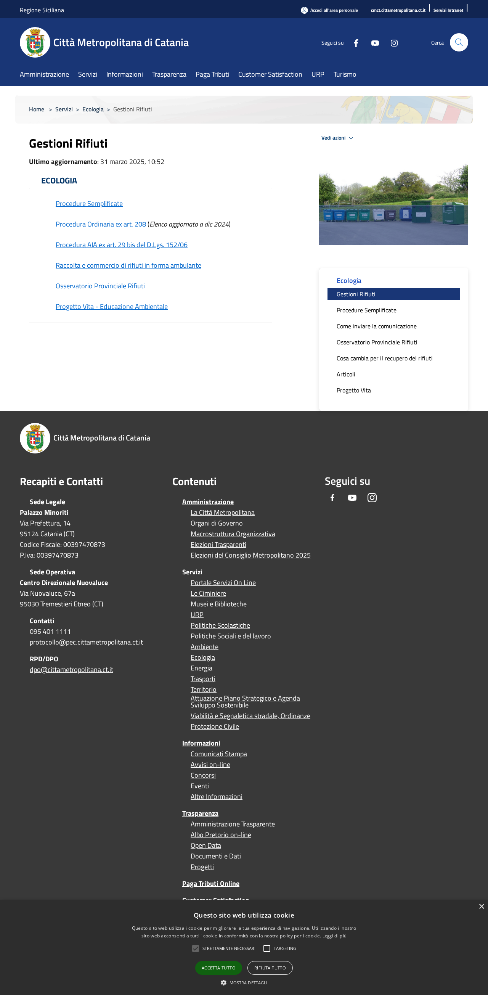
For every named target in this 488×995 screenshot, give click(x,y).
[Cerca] (459, 42)
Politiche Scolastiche (220, 625)
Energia (201, 668)
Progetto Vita (354, 390)
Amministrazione (208, 502)
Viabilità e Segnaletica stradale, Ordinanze (250, 715)
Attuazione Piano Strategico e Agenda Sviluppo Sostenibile (245, 702)
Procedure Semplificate (89, 203)
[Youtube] (372, 42)
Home (36, 109)
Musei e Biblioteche (219, 604)
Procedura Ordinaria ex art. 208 (101, 224)
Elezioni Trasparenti (218, 544)
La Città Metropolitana (223, 512)
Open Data (206, 845)
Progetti (202, 866)
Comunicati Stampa (219, 754)
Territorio (204, 689)
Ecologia (93, 109)
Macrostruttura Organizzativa (233, 533)
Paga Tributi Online (210, 883)
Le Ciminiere (208, 593)
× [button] (481, 907)
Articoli (346, 374)
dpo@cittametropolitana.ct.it (71, 669)
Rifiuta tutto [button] (270, 968)
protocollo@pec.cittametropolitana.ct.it (86, 642)
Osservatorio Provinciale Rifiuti (100, 286)
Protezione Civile (215, 726)
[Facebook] (353, 42)
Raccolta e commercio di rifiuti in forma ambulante (128, 265)
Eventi (200, 786)
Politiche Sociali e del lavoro (231, 636)
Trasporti (203, 678)
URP (197, 614)
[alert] (244, 947)
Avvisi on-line (210, 764)
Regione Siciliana (42, 9)
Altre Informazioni (216, 796)
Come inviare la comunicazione (377, 326)
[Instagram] (391, 42)
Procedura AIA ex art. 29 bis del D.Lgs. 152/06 (122, 245)
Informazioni (201, 743)
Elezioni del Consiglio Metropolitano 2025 (251, 555)
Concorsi (203, 775)
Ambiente (204, 646)
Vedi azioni (334, 137)
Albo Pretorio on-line (221, 834)
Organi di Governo (217, 523)
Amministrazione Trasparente (233, 824)
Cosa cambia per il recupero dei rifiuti (385, 358)
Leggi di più (335, 936)
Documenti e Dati (216, 856)
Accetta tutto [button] (219, 968)
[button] (228, 948)
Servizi (64, 109)
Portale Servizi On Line (223, 582)
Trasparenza (200, 813)
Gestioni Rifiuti (356, 294)
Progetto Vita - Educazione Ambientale (112, 306)
